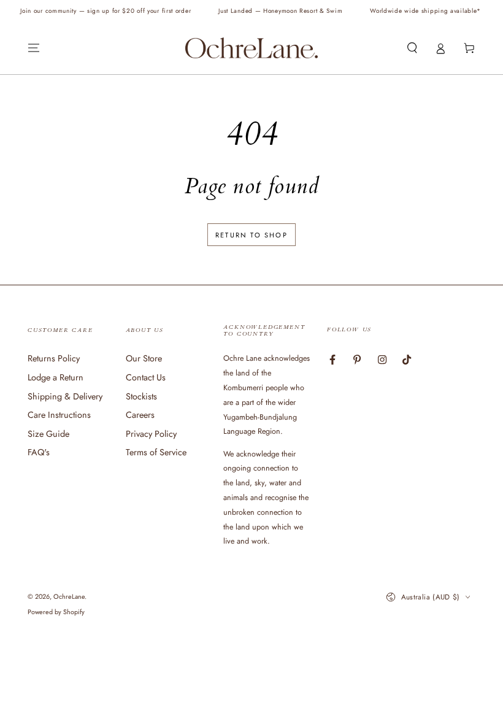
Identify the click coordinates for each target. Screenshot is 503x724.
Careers (140, 415)
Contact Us (146, 377)
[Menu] (34, 48)
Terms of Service (156, 452)
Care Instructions (59, 415)
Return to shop (251, 235)
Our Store (144, 358)
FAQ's (39, 452)
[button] (411, 48)
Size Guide (48, 434)
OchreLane (69, 596)
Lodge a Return (55, 377)
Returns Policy (54, 358)
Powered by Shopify (56, 612)
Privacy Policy (151, 434)
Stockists (141, 396)
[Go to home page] (251, 47)
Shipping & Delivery (65, 396)
